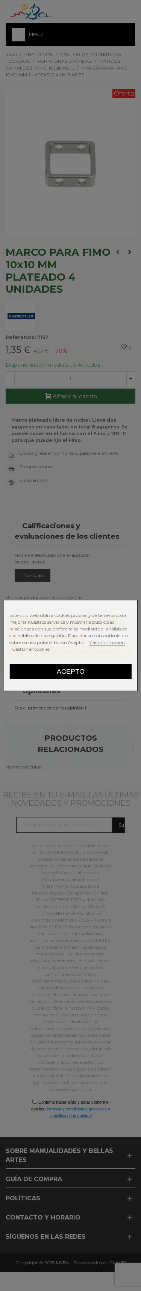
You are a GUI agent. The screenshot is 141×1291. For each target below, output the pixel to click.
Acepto (71, 671)
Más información (106, 642)
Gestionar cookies (31, 649)
